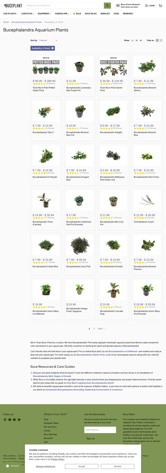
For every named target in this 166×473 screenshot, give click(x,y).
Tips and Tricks (50, 427)
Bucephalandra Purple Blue (45, 266)
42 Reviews (83, 262)
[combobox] (65, 6)
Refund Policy (24, 458)
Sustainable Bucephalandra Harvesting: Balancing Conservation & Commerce (84, 390)
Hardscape (61, 13)
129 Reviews (50, 84)
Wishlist (105, 13)
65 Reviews (151, 262)
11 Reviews (83, 84)
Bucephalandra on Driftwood (123, 351)
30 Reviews (151, 84)
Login (152, 6)
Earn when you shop (129, 7)
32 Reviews (117, 262)
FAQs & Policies (9, 456)
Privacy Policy (57, 459)
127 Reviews (84, 173)
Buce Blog (91, 13)
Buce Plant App (50, 434)
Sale (46, 442)
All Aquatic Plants (51, 423)
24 (132, 40)
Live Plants (9, 13)
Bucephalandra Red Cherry (146, 177)
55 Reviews (151, 173)
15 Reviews (117, 307)
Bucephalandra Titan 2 (43, 132)
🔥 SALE (77, 13)
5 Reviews (151, 218)
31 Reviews (151, 307)
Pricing (145, 456)
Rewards (128, 13)
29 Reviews (117, 128)
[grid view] (157, 40)
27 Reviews (83, 218)
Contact (47, 431)
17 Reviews (50, 218)
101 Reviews (50, 262)
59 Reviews (50, 173)
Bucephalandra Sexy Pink (78, 266)
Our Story (22, 456)
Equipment (44, 13)
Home (6, 22)
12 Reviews (117, 173)
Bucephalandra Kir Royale (45, 177)
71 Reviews (50, 307)
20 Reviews (50, 128)
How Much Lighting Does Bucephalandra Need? (90, 383)
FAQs (116, 13)
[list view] (161, 40)
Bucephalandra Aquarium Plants (27, 22)
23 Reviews (117, 218)
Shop (46, 419)
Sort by (33, 40)
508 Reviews (118, 84)
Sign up (90, 438)
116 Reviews (151, 128)
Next (100, 329)
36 (137, 40)
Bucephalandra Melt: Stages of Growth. (52, 376)
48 (141, 40)
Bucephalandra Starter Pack (91, 355)
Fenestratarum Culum (144, 222)
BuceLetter (48, 438)
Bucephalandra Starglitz (111, 132)
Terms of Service (9, 458)
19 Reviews (83, 128)
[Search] (107, 6)
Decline (117, 466)
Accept (81, 466)
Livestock (27, 13)
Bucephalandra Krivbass (111, 266)
